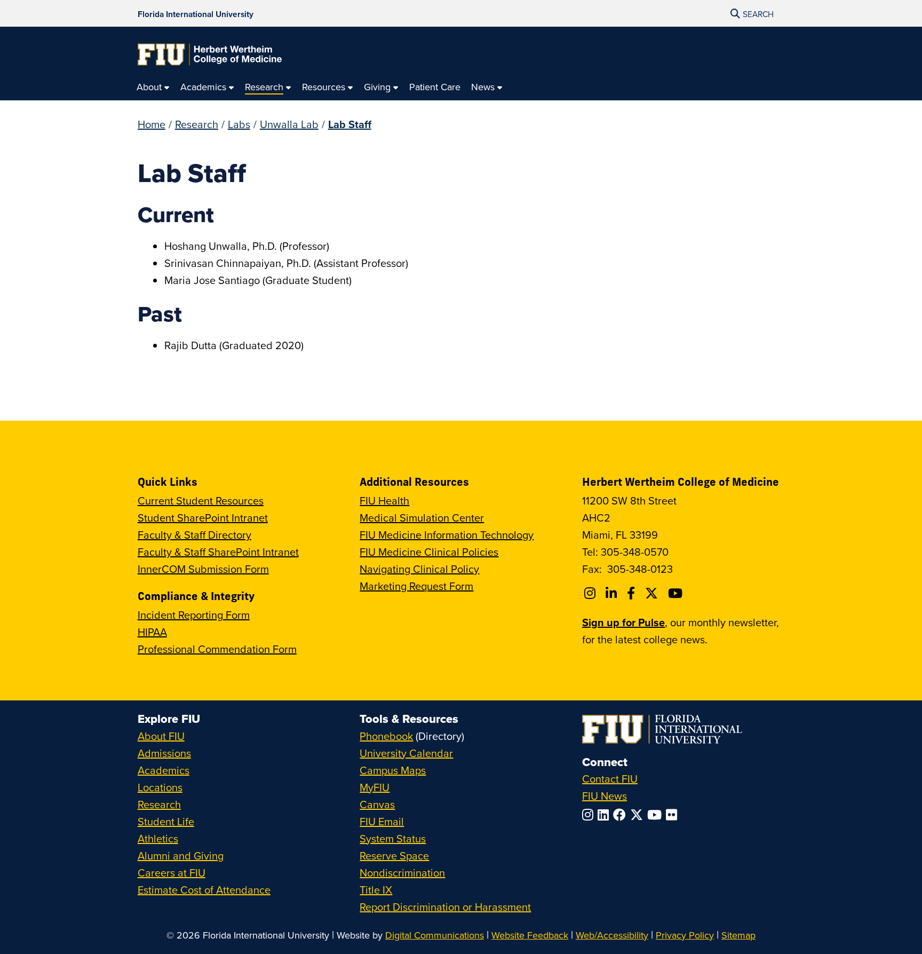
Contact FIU (610, 778)
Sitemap (738, 935)
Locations (160, 787)
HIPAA (152, 632)
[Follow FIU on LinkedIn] (605, 815)
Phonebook (386, 736)
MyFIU (375, 787)
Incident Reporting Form (194, 614)
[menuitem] (153, 87)
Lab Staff (349, 124)
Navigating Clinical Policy (419, 569)
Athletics (158, 838)
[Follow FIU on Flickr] (673, 815)
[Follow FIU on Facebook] (621, 815)
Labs (239, 124)
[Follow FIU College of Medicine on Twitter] (653, 593)
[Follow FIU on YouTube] (656, 815)
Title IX (376, 889)
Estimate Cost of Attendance (204, 889)
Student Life (166, 821)
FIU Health (384, 500)
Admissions (164, 753)
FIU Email (382, 821)
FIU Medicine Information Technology (447, 534)
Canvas (377, 804)
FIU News (604, 795)
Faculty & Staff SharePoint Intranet (218, 551)
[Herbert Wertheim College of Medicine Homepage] (210, 54)
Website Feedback (529, 935)
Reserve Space (394, 855)
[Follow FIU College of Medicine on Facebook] (632, 593)
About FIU (161, 736)
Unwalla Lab (289, 124)
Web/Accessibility (612, 935)
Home (151, 124)
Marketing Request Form (416, 586)
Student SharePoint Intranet (203, 517)
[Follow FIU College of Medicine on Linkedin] (612, 593)
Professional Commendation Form (217, 649)
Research (196, 124)
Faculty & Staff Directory (194, 534)
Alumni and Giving (181, 855)
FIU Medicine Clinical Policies (429, 551)
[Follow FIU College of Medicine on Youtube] (677, 593)
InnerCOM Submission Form (203, 569)
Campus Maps (393, 770)
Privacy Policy (685, 935)
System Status (393, 838)
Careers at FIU (171, 872)
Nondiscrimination (402, 872)
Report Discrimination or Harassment (445, 906)
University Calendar (406, 753)
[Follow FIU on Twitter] (638, 815)
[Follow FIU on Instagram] (590, 815)
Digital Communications (434, 935)
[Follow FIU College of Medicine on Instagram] (591, 593)
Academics (163, 770)
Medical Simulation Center (422, 517)
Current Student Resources (201, 500)
